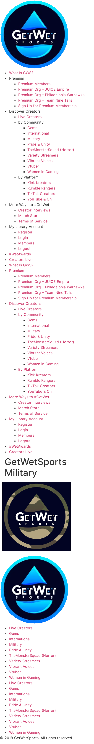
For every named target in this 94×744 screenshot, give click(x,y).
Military (33, 138)
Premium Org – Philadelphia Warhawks (51, 94)
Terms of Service (32, 221)
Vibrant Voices (39, 160)
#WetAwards (20, 254)
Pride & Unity (38, 144)
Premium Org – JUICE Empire (43, 89)
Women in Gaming (43, 171)
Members (26, 243)
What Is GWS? (21, 72)
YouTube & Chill (40, 199)
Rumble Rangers (41, 188)
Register (25, 232)
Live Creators (30, 116)
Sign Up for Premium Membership (47, 105)
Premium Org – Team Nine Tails (45, 100)
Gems (32, 127)
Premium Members (34, 83)
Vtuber (33, 166)
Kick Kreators (39, 182)
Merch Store (28, 215)
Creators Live (20, 259)
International (38, 133)
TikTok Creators (41, 193)
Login (23, 237)
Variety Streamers (42, 155)
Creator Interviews (34, 210)
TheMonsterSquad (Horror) (50, 149)
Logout (24, 248)
